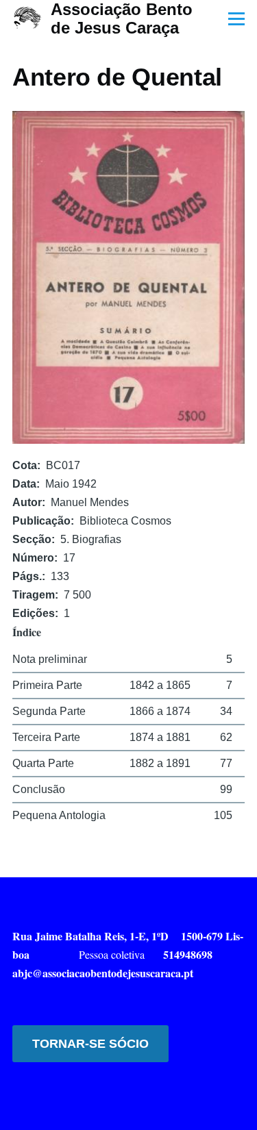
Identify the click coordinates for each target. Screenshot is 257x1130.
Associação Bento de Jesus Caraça (122, 18)
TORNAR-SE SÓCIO (90, 1044)
